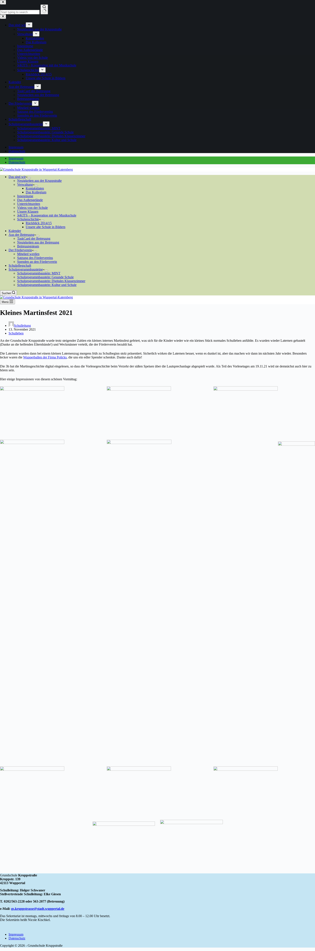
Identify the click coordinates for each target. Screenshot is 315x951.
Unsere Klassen (27, 211)
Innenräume (25, 196)
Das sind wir (17, 177)
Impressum (16, 158)
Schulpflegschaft (20, 265)
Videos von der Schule (32, 207)
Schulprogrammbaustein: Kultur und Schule (46, 285)
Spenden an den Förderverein (37, 261)
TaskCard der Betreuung (33, 238)
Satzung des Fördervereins (35, 258)
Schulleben (16, 333)
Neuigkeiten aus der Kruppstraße (39, 180)
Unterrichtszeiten (28, 204)
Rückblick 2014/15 (39, 223)
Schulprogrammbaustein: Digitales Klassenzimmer (51, 281)
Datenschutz (17, 162)
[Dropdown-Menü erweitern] (29, 178)
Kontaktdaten (35, 188)
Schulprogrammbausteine (26, 269)
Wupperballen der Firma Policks (45, 357)
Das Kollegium (36, 192)
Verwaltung (25, 184)
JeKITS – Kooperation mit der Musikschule (46, 215)
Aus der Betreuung (21, 234)
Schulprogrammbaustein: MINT (38, 273)
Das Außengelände (30, 200)
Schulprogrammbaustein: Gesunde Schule (45, 277)
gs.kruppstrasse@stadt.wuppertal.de (37, 908)
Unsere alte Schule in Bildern (45, 227)
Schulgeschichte (28, 219)
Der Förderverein (20, 250)
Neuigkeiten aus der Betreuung (38, 242)
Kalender (15, 231)
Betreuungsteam (28, 246)
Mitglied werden (28, 254)
